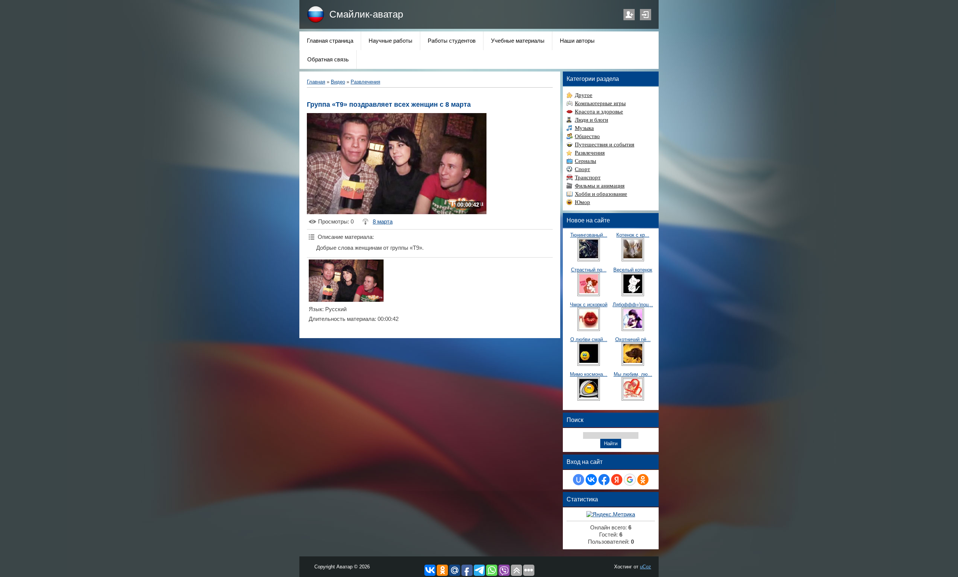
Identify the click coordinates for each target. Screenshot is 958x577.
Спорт (582, 169)
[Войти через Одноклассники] (643, 479)
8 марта (383, 222)
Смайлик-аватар (366, 14)
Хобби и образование (601, 194)
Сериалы (585, 161)
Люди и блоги (591, 120)
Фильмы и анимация (600, 186)
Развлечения (365, 82)
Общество (587, 136)
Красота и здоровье (599, 112)
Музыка (584, 128)
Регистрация (629, 14)
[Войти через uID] (578, 479)
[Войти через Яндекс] (616, 479)
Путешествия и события (604, 145)
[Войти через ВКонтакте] (591, 479)
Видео (338, 82)
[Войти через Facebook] (604, 479)
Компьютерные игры (600, 103)
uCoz (645, 567)
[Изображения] (346, 280)
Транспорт (588, 177)
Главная (316, 82)
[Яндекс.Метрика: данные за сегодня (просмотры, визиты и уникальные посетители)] (610, 514)
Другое (583, 95)
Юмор (582, 202)
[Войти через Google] (630, 480)
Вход (645, 14)
